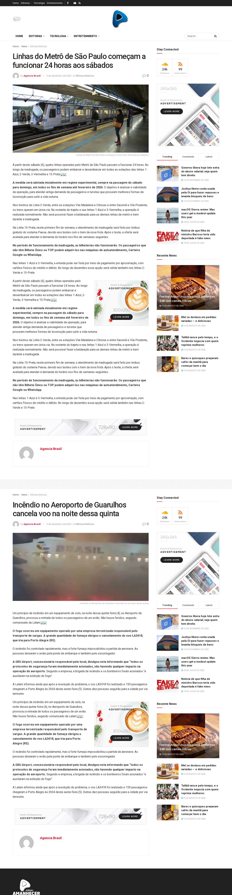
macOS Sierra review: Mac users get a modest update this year (198, 213)
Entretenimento (55, 3)
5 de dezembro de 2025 (58, 75)
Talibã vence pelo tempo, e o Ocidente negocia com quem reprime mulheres (199, 341)
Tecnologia (39, 3)
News (24, 46)
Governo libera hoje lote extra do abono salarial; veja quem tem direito (200, 171)
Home (16, 3)
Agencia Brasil (32, 75)
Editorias (25, 3)
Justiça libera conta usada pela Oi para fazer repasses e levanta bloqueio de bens (200, 192)
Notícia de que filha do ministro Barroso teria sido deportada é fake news (198, 234)
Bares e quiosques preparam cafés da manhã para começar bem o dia (199, 362)
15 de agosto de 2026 (172, 306)
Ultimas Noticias (38, 46)
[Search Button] (215, 36)
